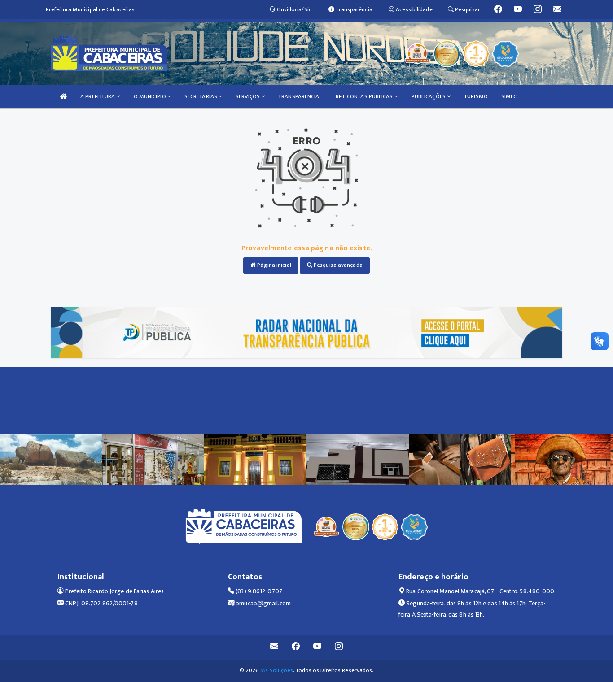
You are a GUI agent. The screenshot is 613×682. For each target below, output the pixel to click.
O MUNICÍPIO (150, 96)
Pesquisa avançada (337, 265)
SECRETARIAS (201, 96)
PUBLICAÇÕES (429, 96)
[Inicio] (63, 96)
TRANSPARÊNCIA (298, 96)
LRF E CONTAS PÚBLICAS (363, 96)
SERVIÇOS (248, 96)
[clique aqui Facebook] (296, 647)
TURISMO (476, 96)
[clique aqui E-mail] (274, 647)
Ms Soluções (276, 670)
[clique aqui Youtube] (317, 647)
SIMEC (509, 96)
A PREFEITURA (98, 96)
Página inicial (273, 265)
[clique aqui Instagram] (339, 647)
